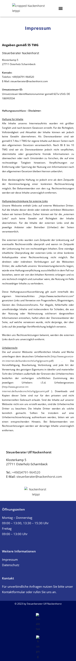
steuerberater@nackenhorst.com (39, 477)
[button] (60, 8)
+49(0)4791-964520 (26, 472)
